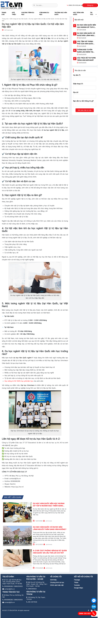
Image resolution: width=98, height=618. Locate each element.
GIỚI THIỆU (14, 13)
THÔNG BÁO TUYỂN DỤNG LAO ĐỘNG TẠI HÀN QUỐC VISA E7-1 (85, 51)
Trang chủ (4, 13)
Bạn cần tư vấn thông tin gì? (83, 101)
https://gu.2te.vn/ (17, 487)
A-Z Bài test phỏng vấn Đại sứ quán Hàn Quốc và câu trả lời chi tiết (50, 551)
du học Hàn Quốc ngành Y (23, 358)
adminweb (48, 521)
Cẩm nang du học (44, 13)
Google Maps (78, 588)
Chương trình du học (27, 13)
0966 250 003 (73, 5)
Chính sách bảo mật (56, 585)
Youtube (77, 585)
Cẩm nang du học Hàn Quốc (18, 19)
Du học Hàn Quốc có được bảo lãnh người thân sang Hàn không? (49, 528)
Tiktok (76, 582)
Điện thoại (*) (78, 84)
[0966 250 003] (93, 613)
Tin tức (91, 13)
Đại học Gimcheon (28, 385)
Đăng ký (90, 5)
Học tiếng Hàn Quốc (78, 13)
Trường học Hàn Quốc (60, 13)
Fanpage (77, 580)
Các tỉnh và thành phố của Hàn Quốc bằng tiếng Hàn (85, 42)
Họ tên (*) (76, 75)
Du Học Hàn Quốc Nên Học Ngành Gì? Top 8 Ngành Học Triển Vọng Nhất (48, 504)
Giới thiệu (53, 580)
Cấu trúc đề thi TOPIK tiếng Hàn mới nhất (86, 59)
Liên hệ (80, 5)
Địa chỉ (75, 92)
